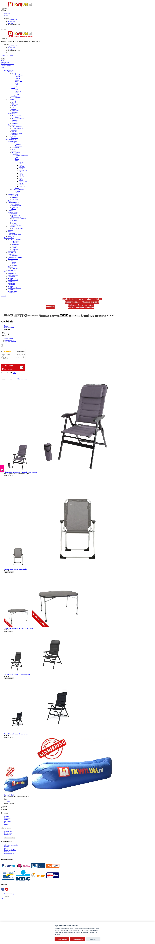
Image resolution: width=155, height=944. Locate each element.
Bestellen (7, 848)
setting (6, 15)
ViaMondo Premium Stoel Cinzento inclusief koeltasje (20, 472)
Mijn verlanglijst (12, 19)
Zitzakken (10, 341)
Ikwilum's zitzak (9, 795)
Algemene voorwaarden (11, 845)
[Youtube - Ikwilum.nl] (7, 890)
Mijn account (11, 21)
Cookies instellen (9, 838)
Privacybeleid (8, 833)
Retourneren (7, 834)
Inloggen (10, 23)
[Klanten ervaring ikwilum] (50, 308)
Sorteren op (4, 379)
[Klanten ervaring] (59, 317)
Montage (6, 816)
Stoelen (8, 338)
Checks (6, 819)
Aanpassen (93, 939)
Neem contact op (9, 853)
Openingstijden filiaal (10, 850)
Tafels (8, 340)
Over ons (7, 851)
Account (3, 296)
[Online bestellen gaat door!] (82, 308)
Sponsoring (7, 818)
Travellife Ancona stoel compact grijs (15, 569)
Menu (2, 67)
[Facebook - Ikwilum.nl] (3, 890)
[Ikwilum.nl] (20, 9)
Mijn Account (8, 831)
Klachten (6, 846)
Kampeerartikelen (9, 327)
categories (7, 13)
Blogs (6, 824)
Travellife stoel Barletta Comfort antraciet (17, 674)
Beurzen (6, 823)
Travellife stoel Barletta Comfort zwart (16, 734)
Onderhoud (7, 821)
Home (6, 326)
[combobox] (9, 57)
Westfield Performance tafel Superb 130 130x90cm (19, 628)
